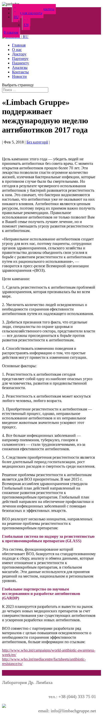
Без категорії (37, 142)
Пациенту (20, 63)
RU (16, 17)
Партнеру (20, 58)
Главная (19, 45)
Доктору (19, 54)
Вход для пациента (28, 13)
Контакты (20, 72)
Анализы (20, 67)
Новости (19, 76)
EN (26, 25)
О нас (17, 49)
